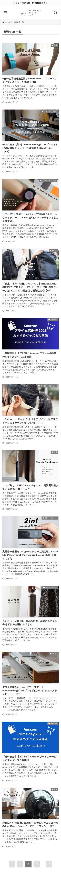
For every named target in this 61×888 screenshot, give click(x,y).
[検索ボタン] (55, 13)
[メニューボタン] (5, 13)
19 (48, 864)
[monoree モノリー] (30, 13)
